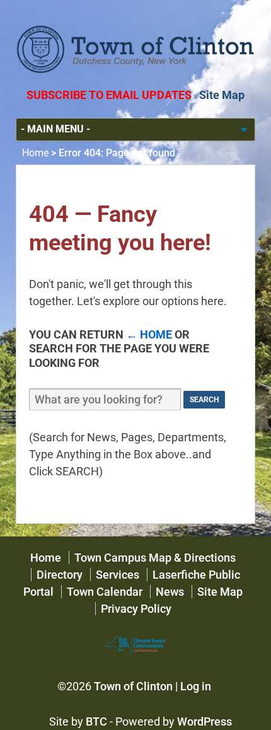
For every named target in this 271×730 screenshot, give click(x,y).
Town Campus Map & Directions (155, 557)
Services (117, 574)
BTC (96, 721)
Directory (60, 574)
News (170, 591)
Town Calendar (104, 591)
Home (35, 153)
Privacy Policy (136, 608)
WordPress (204, 721)
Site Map (222, 94)
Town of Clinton (133, 686)
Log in (195, 686)
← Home (149, 334)
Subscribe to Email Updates (109, 94)
